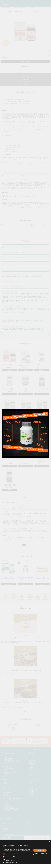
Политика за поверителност (16, 851)
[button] (17, 862)
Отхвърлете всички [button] (40, 853)
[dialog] (25, 852)
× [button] (49, 841)
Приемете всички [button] (40, 850)
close (48, 408)
